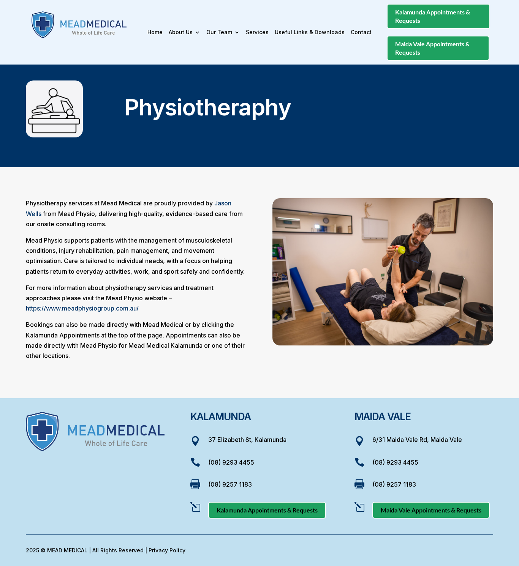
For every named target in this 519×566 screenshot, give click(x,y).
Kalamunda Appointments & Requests (432, 16)
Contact (361, 32)
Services (257, 32)
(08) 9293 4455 (231, 462)
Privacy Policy (167, 550)
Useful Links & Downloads (310, 32)
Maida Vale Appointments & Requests (432, 48)
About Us (181, 32)
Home (155, 32)
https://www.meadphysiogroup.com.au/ (82, 308)
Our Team (219, 32)
